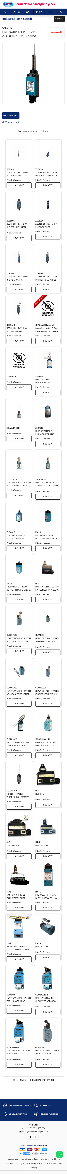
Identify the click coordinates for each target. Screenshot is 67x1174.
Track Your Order (54, 1163)
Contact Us (48, 1159)
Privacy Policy (21, 1163)
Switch (23, 1080)
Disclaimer (9, 1163)
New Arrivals (13, 1159)
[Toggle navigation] (50, 11)
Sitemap (33, 1168)
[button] (27, 12)
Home (15, 1080)
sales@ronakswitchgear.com (35, 1131)
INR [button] (38, 12)
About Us (38, 1159)
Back (60, 19)
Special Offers (26, 1159)
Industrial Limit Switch (42, 1080)
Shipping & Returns (37, 1163)
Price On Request (11, 115)
